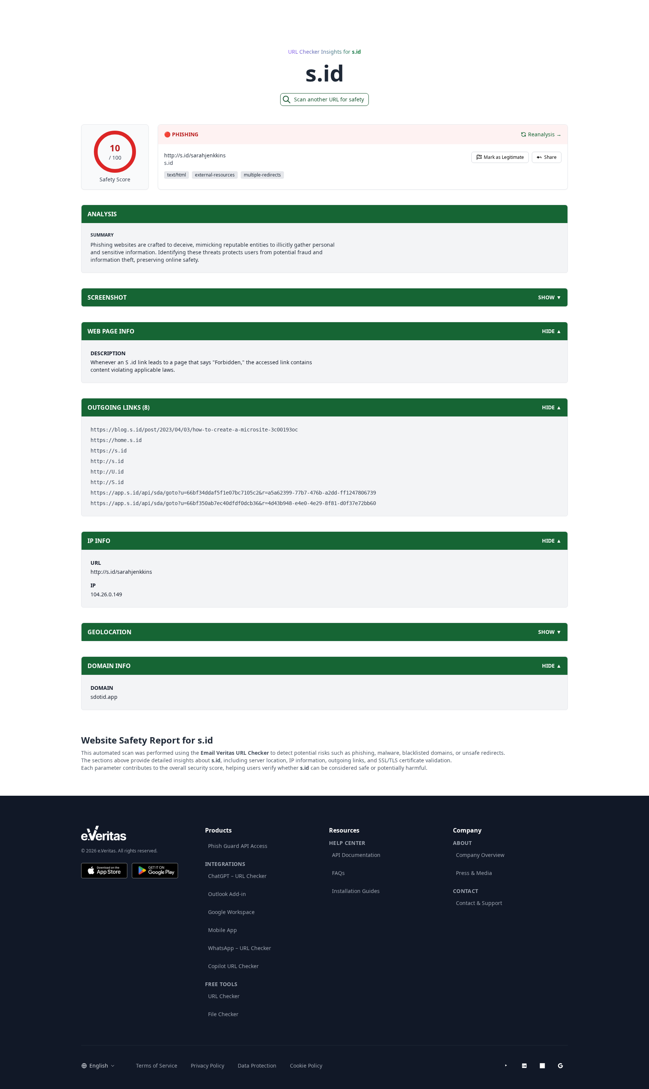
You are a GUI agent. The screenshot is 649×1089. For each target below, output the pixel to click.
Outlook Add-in (227, 893)
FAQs (338, 872)
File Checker (223, 1014)
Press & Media (474, 872)
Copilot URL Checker (233, 966)
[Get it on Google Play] (155, 870)
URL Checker (224, 996)
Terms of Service (156, 1065)
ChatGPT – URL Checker (237, 875)
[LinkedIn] (524, 1065)
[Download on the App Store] (104, 870)
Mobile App (222, 930)
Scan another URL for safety (329, 99)
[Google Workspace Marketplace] (560, 1065)
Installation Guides (356, 890)
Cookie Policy (306, 1065)
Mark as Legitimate (504, 157)
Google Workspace (231, 912)
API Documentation (356, 854)
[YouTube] (506, 1065)
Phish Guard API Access (237, 845)
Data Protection (257, 1065)
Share (550, 157)
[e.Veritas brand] (129, 833)
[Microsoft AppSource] (542, 1065)
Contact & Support (479, 902)
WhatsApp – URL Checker (239, 948)
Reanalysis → (544, 134)
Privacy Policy (207, 1065)
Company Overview (480, 854)
